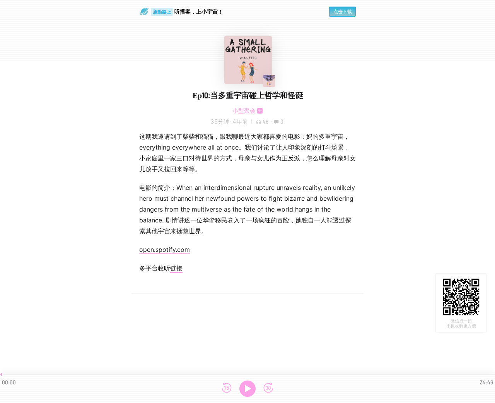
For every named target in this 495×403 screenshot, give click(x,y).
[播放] (247, 389)
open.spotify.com (164, 249)
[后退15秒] (227, 388)
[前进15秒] (268, 388)
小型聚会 (244, 110)
